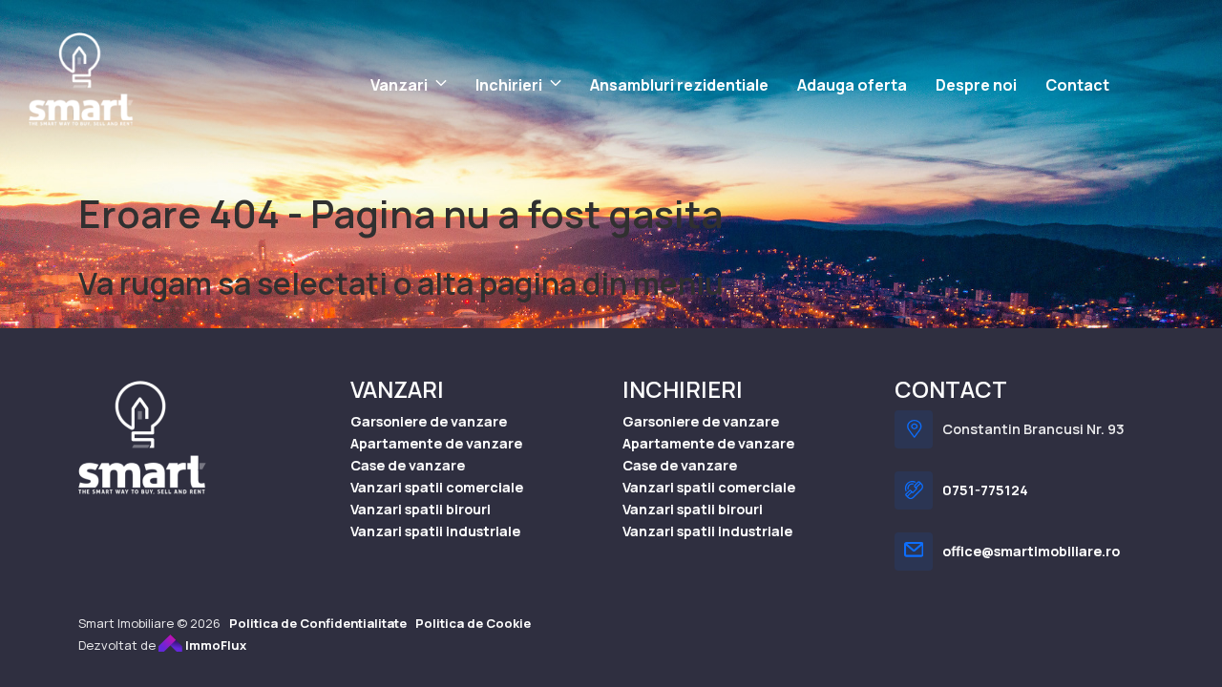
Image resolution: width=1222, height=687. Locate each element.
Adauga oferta (852, 84)
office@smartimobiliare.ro (1031, 551)
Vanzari (399, 84)
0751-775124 (985, 490)
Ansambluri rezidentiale (679, 84)
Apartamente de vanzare (436, 443)
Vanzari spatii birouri (420, 509)
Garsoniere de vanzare (428, 421)
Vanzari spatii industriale (435, 531)
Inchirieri (508, 84)
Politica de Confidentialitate (318, 623)
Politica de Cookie (473, 623)
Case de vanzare (407, 465)
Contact (1077, 84)
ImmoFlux (214, 645)
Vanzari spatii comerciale (436, 487)
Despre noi (976, 84)
